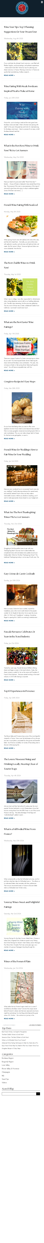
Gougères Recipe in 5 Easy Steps (19, 381)
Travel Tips (5, 1079)
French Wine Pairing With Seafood (21, 205)
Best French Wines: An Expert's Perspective (14, 1032)
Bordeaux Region (8, 1058)
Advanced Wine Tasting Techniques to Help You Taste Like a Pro (20, 1043)
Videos (4, 1082)
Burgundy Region (8, 1061)
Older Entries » (35, 1025)
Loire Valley (6, 1065)
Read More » (9, 75)
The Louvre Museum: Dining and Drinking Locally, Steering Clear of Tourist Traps (21, 764)
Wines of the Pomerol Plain (17, 961)
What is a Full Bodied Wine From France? (14, 1040)
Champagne (6, 1072)
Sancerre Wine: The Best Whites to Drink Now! (15, 1037)
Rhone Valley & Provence (10, 1068)
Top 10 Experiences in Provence (19, 691)
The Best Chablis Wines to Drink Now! (13, 1034)
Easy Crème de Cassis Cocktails (19, 574)
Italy (3, 1075)
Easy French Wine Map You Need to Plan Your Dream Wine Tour (20, 1046)
